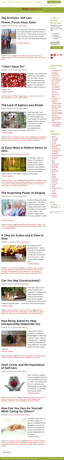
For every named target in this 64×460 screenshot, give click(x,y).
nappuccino (4, 313)
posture (34, 226)
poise (30, 226)
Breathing (54, 146)
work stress (30, 140)
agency (25, 96)
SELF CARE (28, 2)
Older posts (6, 452)
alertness (39, 310)
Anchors (54, 141)
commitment (16, 138)
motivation (4, 271)
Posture (54, 176)
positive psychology (13, 357)
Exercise (54, 158)
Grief (8, 397)
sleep (16, 313)
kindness (4, 357)
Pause (9, 55)
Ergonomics (55, 157)
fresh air (12, 182)
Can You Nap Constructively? (21, 280)
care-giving (4, 442)
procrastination (36, 271)
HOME (4, 2)
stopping (27, 273)
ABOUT (10, 2)
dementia (11, 226)
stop (23, 273)
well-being (32, 313)
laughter (22, 182)
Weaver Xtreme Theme (56, 458)
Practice (54, 177)
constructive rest (6, 311)
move (34, 182)
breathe (32, 180)
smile (2, 185)
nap (38, 311)
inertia (41, 269)
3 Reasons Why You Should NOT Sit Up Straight (57, 124)
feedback (30, 138)
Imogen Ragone (34, 458)
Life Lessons (55, 164)
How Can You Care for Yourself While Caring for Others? (21, 410)
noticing (13, 183)
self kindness (5, 444)
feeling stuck (22, 269)
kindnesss (4, 140)
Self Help (54, 183)
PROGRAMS (18, 2)
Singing (9, 224)
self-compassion (39, 183)
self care (16, 57)
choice (35, 96)
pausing (20, 271)
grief (39, 399)
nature (8, 183)
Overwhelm (55, 171)
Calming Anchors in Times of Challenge (57, 72)
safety (9, 140)
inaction (36, 269)
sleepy (20, 313)
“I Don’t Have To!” (13, 66)
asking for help (22, 355)
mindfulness (24, 55)
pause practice (36, 55)
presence (4, 57)
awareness (26, 180)
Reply (25, 97)
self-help (22, 57)
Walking (54, 193)
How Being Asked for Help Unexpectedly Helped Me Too (20, 322)
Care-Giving (10, 440)
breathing (33, 224)
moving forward (12, 271)
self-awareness (8, 97)
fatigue (26, 311)
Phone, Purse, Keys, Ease (18, 22)
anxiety (30, 96)
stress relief (37, 57)
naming (3, 183)
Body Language (56, 145)
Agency (9, 96)
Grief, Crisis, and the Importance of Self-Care (23, 366)
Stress (22, 137)
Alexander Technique (13, 137)
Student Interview (57, 188)
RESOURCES (38, 2)
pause (30, 55)
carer (44, 224)
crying (44, 180)
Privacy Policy (17, 458)
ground (17, 182)
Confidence (55, 153)
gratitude (30, 355)
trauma (20, 97)
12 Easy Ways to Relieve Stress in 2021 (24, 149)
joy (19, 226)
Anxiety (54, 143)
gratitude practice (33, 442)
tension (35, 444)
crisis (17, 399)
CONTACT (53, 5)
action (35, 268)
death (21, 399)
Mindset (54, 169)
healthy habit (32, 311)
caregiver (39, 224)
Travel (53, 191)
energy (21, 311)
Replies (37, 140)
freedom (35, 138)
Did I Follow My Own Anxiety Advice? (56, 82)
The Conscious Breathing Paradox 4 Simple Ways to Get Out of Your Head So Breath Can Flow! (57, 103)
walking (40, 444)
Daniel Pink (15, 311)
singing (6, 228)
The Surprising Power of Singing (23, 192)
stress (16, 97)
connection (23, 138)
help (35, 355)
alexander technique (24, 224)
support (19, 185)
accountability (28, 268)
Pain (53, 172)
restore (13, 273)
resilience (25, 183)
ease (18, 55)
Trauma (27, 137)
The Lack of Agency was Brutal (22, 105)
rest (10, 273)
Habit (53, 162)
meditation (4, 401)
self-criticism (23, 444)
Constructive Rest (12, 310)
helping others (41, 355)
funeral (29, 399)
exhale (7, 182)
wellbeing (28, 357)
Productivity (15, 268)
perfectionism (27, 271)
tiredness (25, 313)
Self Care (15, 96)
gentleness (42, 138)
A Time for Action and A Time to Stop (22, 237)
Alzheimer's (38, 397)
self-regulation (29, 57)
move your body (41, 182)
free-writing (29, 269)
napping (42, 311)
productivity (4, 273)
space (7, 185)
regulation (10, 57)
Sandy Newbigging (21, 401)
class (39, 96)
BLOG (46, 5)
